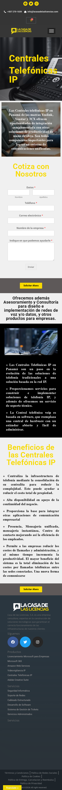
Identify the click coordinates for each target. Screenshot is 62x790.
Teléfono (31, 203)
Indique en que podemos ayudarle (31, 240)
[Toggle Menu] (51, 30)
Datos (31, 187)
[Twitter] (31, 4)
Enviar (31, 266)
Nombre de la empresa (31, 228)
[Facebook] (25, 4)
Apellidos (43, 197)
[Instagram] (36, 4)
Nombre (18, 197)
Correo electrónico (31, 215)
